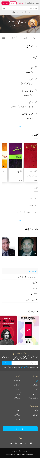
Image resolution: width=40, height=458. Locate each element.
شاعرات (34, 288)
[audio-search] (4, 8)
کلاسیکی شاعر (33, 282)
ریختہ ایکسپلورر (17, 398)
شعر (25, 12)
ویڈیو (18, 12)
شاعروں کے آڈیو (31, 299)
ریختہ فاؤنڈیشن (17, 380)
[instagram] (15, 443)
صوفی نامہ (36, 410)
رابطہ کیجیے (17, 389)
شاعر (28, 12)
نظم (14, 38)
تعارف (25, 38)
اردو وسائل (35, 394)
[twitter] (26, 443)
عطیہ (37, 380)
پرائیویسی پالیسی (24, 367)
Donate (13, 3)
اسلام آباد (15, 26)
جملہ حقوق (13, 451)
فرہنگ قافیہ (35, 385)
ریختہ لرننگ (35, 415)
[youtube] (21, 443)
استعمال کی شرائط (19, 451)
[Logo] (31, 3)
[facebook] (31, 443)
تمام (34, 38)
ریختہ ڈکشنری (17, 415)
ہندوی (18, 410)
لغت (21, 12)
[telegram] (10, 443)
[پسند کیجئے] (13, 22)
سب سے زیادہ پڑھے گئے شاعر (27, 276)
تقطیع (37, 389)
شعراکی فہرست (33, 271)
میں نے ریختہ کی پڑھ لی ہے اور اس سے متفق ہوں (20, 367)
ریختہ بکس (17, 419)
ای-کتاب (13, 12)
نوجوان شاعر (33, 294)
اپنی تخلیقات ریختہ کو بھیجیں (32, 398)
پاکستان (11, 26)
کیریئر (18, 394)
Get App (5, 3)
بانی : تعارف (17, 385)
